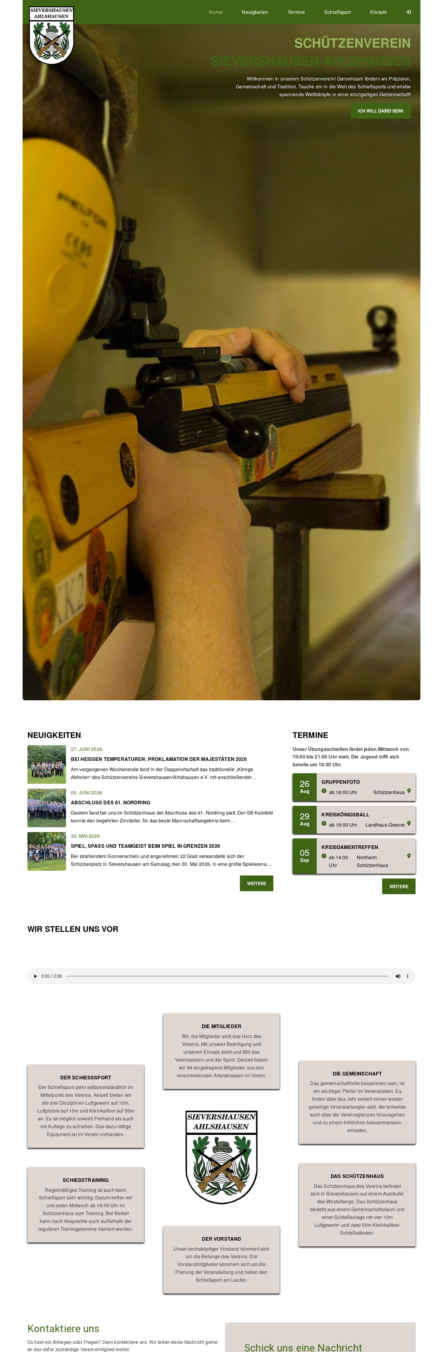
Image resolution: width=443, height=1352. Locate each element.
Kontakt (378, 11)
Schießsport (337, 11)
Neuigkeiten (255, 11)
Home (216, 11)
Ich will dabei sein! (381, 111)
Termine (296, 11)
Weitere (256, 883)
